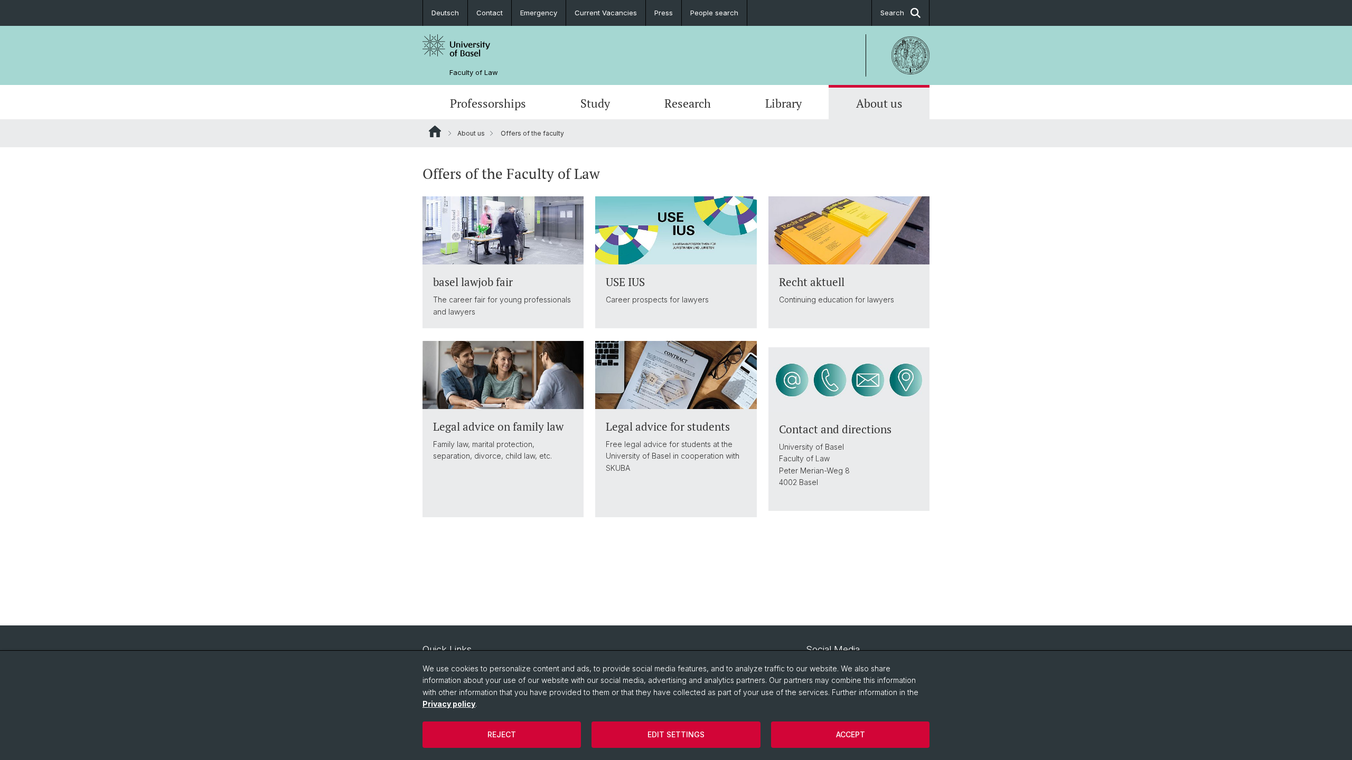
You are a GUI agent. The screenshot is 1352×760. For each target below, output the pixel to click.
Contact (489, 12)
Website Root (435, 131)
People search (714, 12)
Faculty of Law (473, 73)
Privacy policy (448, 703)
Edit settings (676, 734)
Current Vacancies (606, 12)
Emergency (538, 12)
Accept (850, 734)
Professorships (488, 103)
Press (663, 12)
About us (879, 103)
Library (783, 103)
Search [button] (892, 12)
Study (595, 103)
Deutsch (445, 12)
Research (687, 103)
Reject (501, 734)
